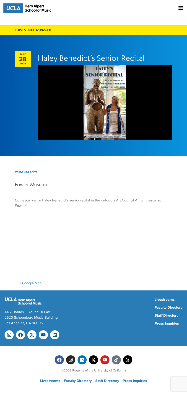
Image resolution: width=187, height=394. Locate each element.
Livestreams (165, 299)
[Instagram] (9, 334)
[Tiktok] (116, 359)
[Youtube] (43, 334)
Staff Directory (166, 315)
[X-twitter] (31, 334)
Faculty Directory (168, 307)
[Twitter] (93, 359)
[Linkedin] (54, 334)
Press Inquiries (167, 323)
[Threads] (127, 359)
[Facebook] (20, 334)
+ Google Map (30, 283)
